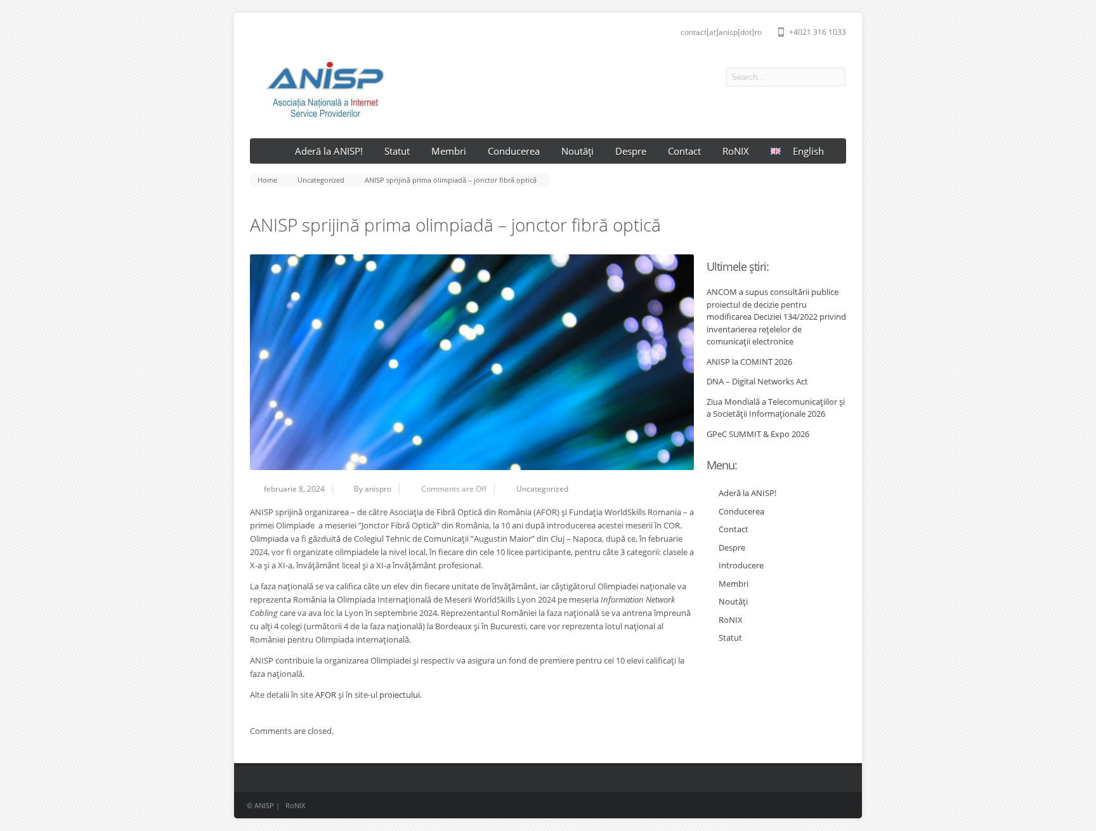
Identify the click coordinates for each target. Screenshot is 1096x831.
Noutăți (577, 151)
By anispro (372, 488)
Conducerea (514, 151)
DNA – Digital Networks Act (757, 381)
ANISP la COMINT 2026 (749, 361)
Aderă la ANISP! (329, 151)
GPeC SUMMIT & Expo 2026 (758, 434)
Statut (397, 151)
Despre (630, 151)
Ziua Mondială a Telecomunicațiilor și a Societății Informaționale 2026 (776, 408)
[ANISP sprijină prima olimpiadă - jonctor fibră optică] (472, 362)
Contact (684, 151)
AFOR (325, 694)
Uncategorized (542, 488)
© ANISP (260, 805)
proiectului (399, 694)
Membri (448, 151)
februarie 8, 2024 (294, 488)
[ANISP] (319, 118)
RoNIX (735, 151)
